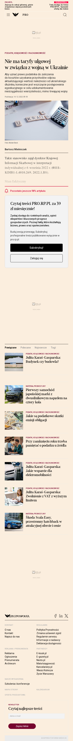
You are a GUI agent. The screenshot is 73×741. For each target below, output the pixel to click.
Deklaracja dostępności (48, 643)
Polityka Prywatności (47, 629)
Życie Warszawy (45, 673)
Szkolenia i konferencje (17, 683)
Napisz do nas (12, 636)
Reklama (9, 653)
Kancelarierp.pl (44, 667)
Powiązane (10, 347)
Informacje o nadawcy (48, 640)
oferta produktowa (15, 695)
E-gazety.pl (42, 656)
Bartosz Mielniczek (16, 149)
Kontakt (9, 633)
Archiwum (10, 663)
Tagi (53, 347)
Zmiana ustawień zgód (48, 633)
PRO (26, 15)
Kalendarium (43, 690)
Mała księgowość (45, 663)
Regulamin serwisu (46, 636)
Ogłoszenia (11, 656)
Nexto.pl (40, 660)
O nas (8, 629)
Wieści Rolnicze (44, 670)
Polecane (26, 347)
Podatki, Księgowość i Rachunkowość (25, 53)
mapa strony (11, 690)
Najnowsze (41, 347)
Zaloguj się (36, 258)
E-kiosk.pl (41, 653)
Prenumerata (12, 660)
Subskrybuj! (36, 247)
